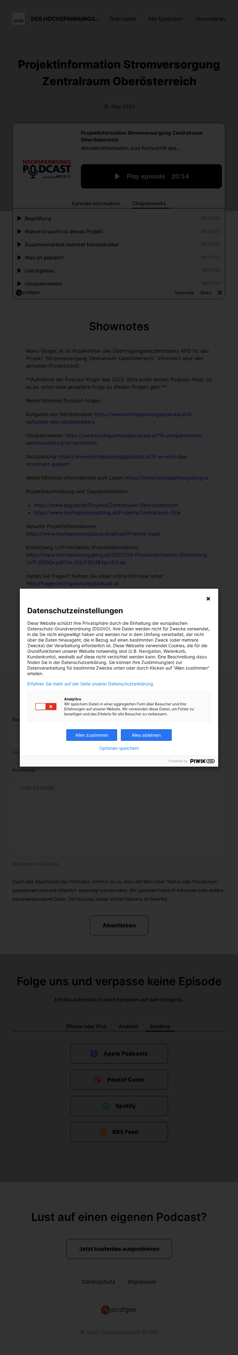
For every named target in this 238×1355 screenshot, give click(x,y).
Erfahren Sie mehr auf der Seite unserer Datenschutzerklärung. (90, 683)
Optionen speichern (119, 748)
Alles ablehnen (146, 735)
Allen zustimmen (91, 735)
